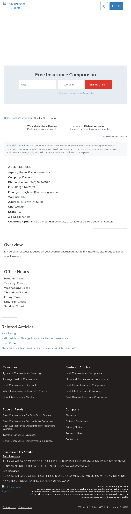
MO (106, 461)
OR (30, 466)
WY (87, 466)
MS (102, 461)
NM (8, 466)
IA (63, 461)
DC (38, 461)
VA (67, 466)
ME (79, 461)
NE (115, 461)
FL (42, 461)
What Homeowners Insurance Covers (25, 391)
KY (70, 461)
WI (82, 466)
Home (7, 118)
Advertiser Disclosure (115, 136)
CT (30, 461)
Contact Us (72, 439)
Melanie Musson (47, 126)
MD (84, 461)
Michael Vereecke (94, 126)
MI (92, 461)
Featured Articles (78, 367)
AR (17, 461)
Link (23, 197)
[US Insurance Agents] (15, 5)
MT (111, 461)
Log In (116, 6)
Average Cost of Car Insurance (21, 379)
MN (97, 461)
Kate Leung (9, 333)
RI (38, 466)
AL (4, 461)
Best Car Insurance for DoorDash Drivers (27, 415)
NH (124, 461)
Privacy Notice (74, 427)
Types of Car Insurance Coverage (22, 373)
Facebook (5, 496)
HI (50, 461)
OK (25, 466)
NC (16, 466)
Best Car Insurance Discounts (20, 385)
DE (34, 461)
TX (54, 466)
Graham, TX (30, 118)
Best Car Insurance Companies (84, 373)
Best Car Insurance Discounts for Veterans (28, 421)
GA (46, 461)
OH (17, 480)
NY (12, 466)
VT (63, 466)
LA (75, 461)
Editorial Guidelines (17, 145)
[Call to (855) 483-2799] (104, 6)
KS (67, 461)
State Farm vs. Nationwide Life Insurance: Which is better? (39, 348)
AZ (12, 461)
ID (54, 461)
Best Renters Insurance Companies (86, 397)
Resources (10, 367)
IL (57, 461)
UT (58, 466)
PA (34, 466)
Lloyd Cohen (9, 343)
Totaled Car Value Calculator (19, 435)
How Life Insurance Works (18, 397)
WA (72, 466)
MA (89, 461)
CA (21, 461)
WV (77, 466)
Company (72, 409)
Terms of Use (88, 93)
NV (120, 461)
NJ (4, 466)
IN (60, 461)
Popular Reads (13, 409)
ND (21, 466)
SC (41, 466)
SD (45, 466)
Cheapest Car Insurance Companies (87, 379)
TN (50, 466)
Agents (17, 118)
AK (8, 461)
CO (25, 461)
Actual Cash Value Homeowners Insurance (28, 441)
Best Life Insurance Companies (84, 391)
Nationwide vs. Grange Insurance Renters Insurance (35, 338)
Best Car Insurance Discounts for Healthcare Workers (29, 427)
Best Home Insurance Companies (85, 385)
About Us (71, 415)
